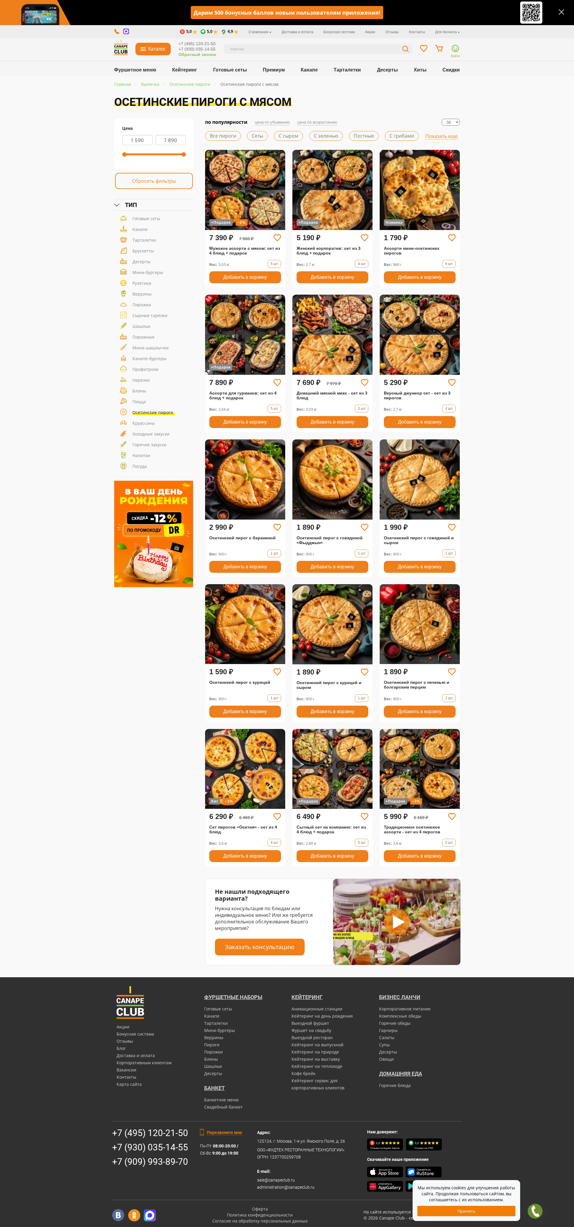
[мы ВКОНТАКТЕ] (118, 1215)
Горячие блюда (395, 1085)
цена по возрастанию (317, 122)
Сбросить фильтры (154, 181)
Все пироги (223, 136)
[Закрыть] (561, 12)
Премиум (274, 69)
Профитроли (145, 369)
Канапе (309, 69)
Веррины (142, 294)
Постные (364, 136)
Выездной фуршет (310, 1023)
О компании (258, 32)
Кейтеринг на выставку (315, 1059)
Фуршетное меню (135, 69)
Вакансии (126, 1070)
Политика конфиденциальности (260, 1215)
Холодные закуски (151, 434)
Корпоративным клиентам (144, 1062)
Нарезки (141, 380)
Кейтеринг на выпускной (317, 1045)
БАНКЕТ (214, 1088)
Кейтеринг (184, 69)
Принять (466, 1211)
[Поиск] (406, 49)
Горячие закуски (149, 444)
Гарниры (388, 1030)
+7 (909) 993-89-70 (150, 1161)
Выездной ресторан (312, 1037)
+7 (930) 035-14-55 (197, 49)
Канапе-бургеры (149, 358)
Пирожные (143, 337)
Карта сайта (129, 1084)
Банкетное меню (221, 1100)
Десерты (387, 69)
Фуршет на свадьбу (311, 1030)
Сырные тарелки (149, 315)
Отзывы (392, 32)
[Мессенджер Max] (150, 1215)
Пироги (211, 1045)
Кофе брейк (303, 1073)
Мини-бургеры (147, 272)
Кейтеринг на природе (315, 1052)
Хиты (420, 69)
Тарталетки (347, 69)
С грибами (402, 136)
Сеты (257, 136)
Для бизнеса (446, 32)
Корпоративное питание (404, 1009)
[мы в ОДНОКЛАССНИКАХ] (134, 1215)
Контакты (417, 32)
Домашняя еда (400, 1074)
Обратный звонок (197, 54)
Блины (139, 391)
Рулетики (141, 283)
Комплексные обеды (400, 1016)
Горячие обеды (394, 1023)
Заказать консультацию (259, 947)
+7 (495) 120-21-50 (197, 43)
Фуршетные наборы (233, 997)
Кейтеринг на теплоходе (316, 1066)
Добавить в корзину (245, 277)
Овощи (386, 1059)
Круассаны (143, 423)
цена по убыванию (272, 122)
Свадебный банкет (223, 1107)
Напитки (141, 455)
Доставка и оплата (297, 32)
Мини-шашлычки (150, 348)
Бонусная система (339, 32)
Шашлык (141, 326)
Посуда (139, 466)
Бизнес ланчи (399, 997)
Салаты (386, 1037)
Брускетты (143, 251)
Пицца (139, 401)
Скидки (451, 69)
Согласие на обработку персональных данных (260, 1221)
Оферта (260, 1209)
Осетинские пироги (152, 412)
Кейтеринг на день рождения (322, 1016)
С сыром (288, 136)
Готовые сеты (230, 69)
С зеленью (326, 136)
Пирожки (141, 304)
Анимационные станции (316, 1009)
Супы (384, 1045)
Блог (121, 1048)
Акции (370, 32)
